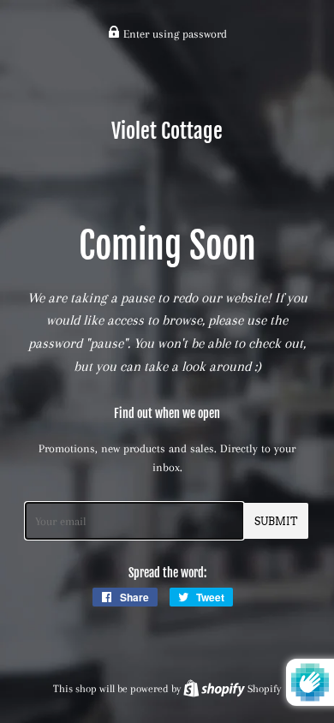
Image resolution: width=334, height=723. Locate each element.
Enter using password (173, 33)
